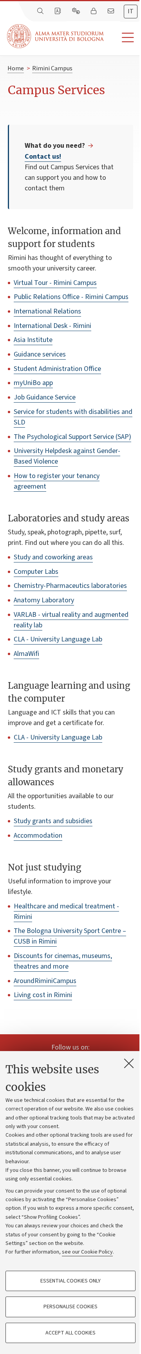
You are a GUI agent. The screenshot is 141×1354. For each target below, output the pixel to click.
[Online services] (76, 11)
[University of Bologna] (56, 36)
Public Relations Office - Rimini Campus (71, 297)
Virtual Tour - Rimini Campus (55, 283)
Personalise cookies (70, 1307)
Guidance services (40, 354)
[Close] (129, 1063)
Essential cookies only (70, 1281)
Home (15, 68)
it (131, 11)
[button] (122, 38)
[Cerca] (41, 11)
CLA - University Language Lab (58, 639)
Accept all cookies (70, 1333)
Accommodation (38, 835)
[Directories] (58, 11)
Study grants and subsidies (53, 821)
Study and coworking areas (53, 557)
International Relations (47, 311)
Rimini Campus (52, 68)
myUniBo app (33, 383)
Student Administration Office (57, 369)
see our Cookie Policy (87, 1252)
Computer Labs (36, 572)
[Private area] (94, 11)
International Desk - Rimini (52, 326)
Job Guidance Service (45, 397)
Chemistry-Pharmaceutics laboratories (70, 586)
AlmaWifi (26, 654)
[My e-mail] (111, 11)
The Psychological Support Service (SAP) (72, 437)
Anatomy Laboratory (44, 600)
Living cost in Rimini (43, 995)
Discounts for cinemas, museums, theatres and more (63, 961)
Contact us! (43, 156)
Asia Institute (33, 340)
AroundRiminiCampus (45, 981)
